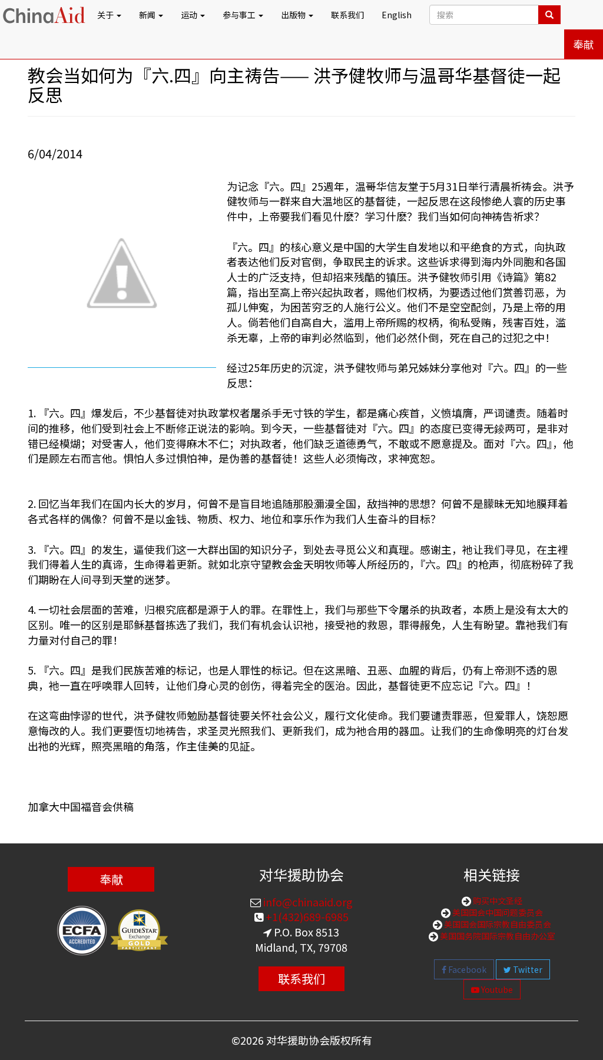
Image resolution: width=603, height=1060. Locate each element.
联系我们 (347, 15)
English (397, 15)
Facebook (466, 969)
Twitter (526, 969)
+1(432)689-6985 (306, 916)
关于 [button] (106, 15)
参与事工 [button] (240, 15)
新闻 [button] (148, 15)
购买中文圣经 (496, 900)
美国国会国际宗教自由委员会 (496, 924)
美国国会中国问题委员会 (496, 912)
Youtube (496, 989)
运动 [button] (190, 15)
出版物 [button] (294, 15)
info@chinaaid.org (307, 901)
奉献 (583, 44)
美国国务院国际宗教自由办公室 (496, 936)
